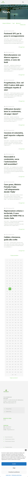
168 (21, 330)
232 (15, 359)
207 (12, 348)
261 (12, 372)
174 (21, 333)
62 (9, 286)
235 (7, 361)
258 (21, 369)
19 (7, 268)
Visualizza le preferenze (14, 472)
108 (21, 304)
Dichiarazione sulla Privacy (17, 475)
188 (10, 341)
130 (15, 315)
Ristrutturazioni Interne (9, 439)
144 (21, 320)
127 (7, 315)
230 (10, 359)
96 (20, 299)
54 (20, 281)
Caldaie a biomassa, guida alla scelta (12, 238)
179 (18, 335)
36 (20, 273)
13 (7, 265)
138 (21, 317)
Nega (14, 468)
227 (18, 356)
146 (10, 322)
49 (7, 281)
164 (10, 330)
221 (18, 354)
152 (10, 325)
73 (7, 291)
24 (20, 268)
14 (9, 265)
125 (18, 312)
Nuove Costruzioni (9, 437)
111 (12, 307)
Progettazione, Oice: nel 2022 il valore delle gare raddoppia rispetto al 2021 (14, 86)
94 (15, 299)
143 (18, 320)
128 (10, 315)
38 (9, 275)
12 (20, 262)
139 (7, 320)
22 (15, 268)
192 (21, 341)
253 (7, 369)
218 (10, 354)
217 (7, 354)
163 (7, 330)
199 (7, 346)
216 (21, 351)
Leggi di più (22, 47)
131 (18, 315)
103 (7, 304)
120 (21, 309)
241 (7, 364)
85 (7, 296)
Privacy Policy (8, 409)
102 (21, 302)
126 (21, 312)
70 (15, 288)
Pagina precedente (14, 255)
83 (18, 294)
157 (7, 328)
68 (9, 288)
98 (9, 302)
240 (21, 361)
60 (20, 283)
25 (7, 270)
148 (15, 322)
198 (21, 343)
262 (15, 372)
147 (12, 322)
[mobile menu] (26, 2)
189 (12, 341)
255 (12, 369)
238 (15, 361)
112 (15, 307)
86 (9, 296)
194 (10, 343)
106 (15, 304)
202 (15, 346)
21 (12, 268)
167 (18, 330)
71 (18, 288)
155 (18, 325)
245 (18, 364)
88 (15, 296)
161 (18, 328)
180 (21, 335)
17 (18, 265)
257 (18, 369)
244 (15, 364)
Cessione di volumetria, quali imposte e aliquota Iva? (14, 135)
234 (21, 359)
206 (10, 348)
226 (15, 356)
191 (18, 341)
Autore (18, 23)
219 (12, 354)
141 (12, 320)
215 (18, 351)
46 (15, 278)
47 (18, 278)
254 (10, 369)
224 (10, 356)
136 (15, 317)
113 (18, 307)
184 (15, 338)
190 (15, 341)
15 (12, 265)
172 (15, 333)
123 (12, 312)
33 (12, 273)
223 (7, 356)
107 (18, 304)
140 (10, 320)
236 (10, 361)
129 (12, 315)
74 (9, 291)
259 (7, 372)
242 (10, 364)
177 (12, 335)
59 (18, 283)
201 (12, 346)
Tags (13, 23)
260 (10, 372)
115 (7, 309)
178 (15, 335)
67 (7, 288)
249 (12, 367)
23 (18, 268)
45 (12, 278)
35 (18, 273)
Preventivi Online (8, 447)
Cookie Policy (8, 475)
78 (20, 291)
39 (12, 275)
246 (21, 364)
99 (12, 302)
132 (21, 315)
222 (21, 354)
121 (7, 312)
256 (15, 369)
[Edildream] (3, 2)
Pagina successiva (13, 378)
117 (12, 309)
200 (10, 346)
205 (7, 348)
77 (18, 291)
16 (15, 265)
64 (15, 286)
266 (15, 374)
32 (9, 273)
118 (15, 309)
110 (10, 307)
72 (20, 288)
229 (7, 359)
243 (12, 364)
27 (12, 270)
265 (12, 374)
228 (21, 356)
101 (18, 302)
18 (20, 265)
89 (18, 296)
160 (15, 328)
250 (15, 367)
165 (12, 330)
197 (18, 343)
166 (15, 330)
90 (20, 296)
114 (21, 307)
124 (15, 312)
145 (7, 322)
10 (15, 262)
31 (7, 273)
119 (18, 309)
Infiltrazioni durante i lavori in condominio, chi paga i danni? (12, 111)
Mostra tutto (23, 24)
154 (15, 325)
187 (7, 341)
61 (7, 286)
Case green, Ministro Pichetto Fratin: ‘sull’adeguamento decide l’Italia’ (12, 188)
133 (7, 317)
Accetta (14, 464)
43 (7, 278)
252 (21, 367)
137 (18, 317)
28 (15, 270)
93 (12, 299)
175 (7, 335)
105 (12, 304)
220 (15, 354)
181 (7, 338)
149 (18, 322)
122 (10, 312)
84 (20, 294)
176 (10, 335)
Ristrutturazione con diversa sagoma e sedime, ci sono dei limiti (12, 59)
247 (7, 367)
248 (10, 367)
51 (12, 281)
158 (10, 328)
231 (12, 359)
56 (9, 283)
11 (18, 262)
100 (15, 302)
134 (10, 317)
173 (18, 333)
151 (7, 325)
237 (12, 361)
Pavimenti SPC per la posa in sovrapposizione (14, 34)
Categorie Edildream (6, 23)
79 (7, 294)
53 (18, 281)
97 (7, 302)
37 (7, 275)
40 (15, 275)
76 (15, 291)
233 (18, 359)
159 (12, 328)
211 (7, 351)
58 (15, 283)
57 (12, 283)
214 (15, 351)
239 (18, 361)
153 (12, 325)
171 (12, 333)
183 (12, 338)
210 (21, 348)
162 (21, 328)
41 (18, 275)
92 (9, 299)
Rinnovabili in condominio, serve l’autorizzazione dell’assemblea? (11, 160)
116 (10, 309)
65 (18, 286)
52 (15, 281)
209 (18, 348)
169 (7, 333)
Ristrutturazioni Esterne (10, 441)
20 (9, 268)
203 (18, 346)
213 (12, 351)
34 (15, 273)
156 (21, 325)
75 (12, 291)
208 (15, 348)
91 (7, 299)
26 (9, 270)
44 (9, 278)
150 (21, 322)
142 (15, 320)
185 (18, 338)
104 (10, 304)
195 (12, 343)
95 (18, 299)
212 (10, 351)
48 (20, 278)
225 (12, 356)
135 (12, 317)
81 (12, 294)
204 (21, 346)
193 (7, 343)
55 (7, 283)
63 (12, 286)
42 (20, 275)
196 (15, 343)
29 (18, 270)
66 (20, 286)
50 (9, 281)
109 (7, 307)
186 (21, 338)
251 (18, 367)
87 (12, 296)
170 (10, 333)
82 (15, 294)
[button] (26, 450)
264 (21, 372)
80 (9, 294)
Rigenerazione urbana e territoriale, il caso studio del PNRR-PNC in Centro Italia (14, 215)
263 (18, 372)
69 (12, 288)
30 (20, 270)
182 (10, 338)
